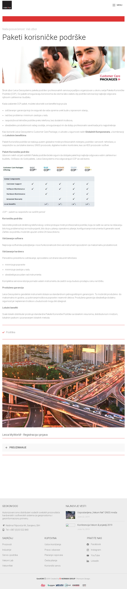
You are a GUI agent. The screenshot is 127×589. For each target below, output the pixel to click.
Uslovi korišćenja (53, 544)
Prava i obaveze (52, 550)
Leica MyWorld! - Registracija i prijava (25, 434)
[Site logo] (7, 5)
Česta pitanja (51, 560)
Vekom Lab (7, 560)
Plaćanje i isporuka (54, 555)
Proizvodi (7, 544)
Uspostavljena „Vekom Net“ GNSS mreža (97, 512)
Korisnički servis (53, 565)
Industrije (6, 550)
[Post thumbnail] (70, 515)
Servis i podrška (10, 555)
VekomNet (7, 565)
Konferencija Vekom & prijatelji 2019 (94, 525)
